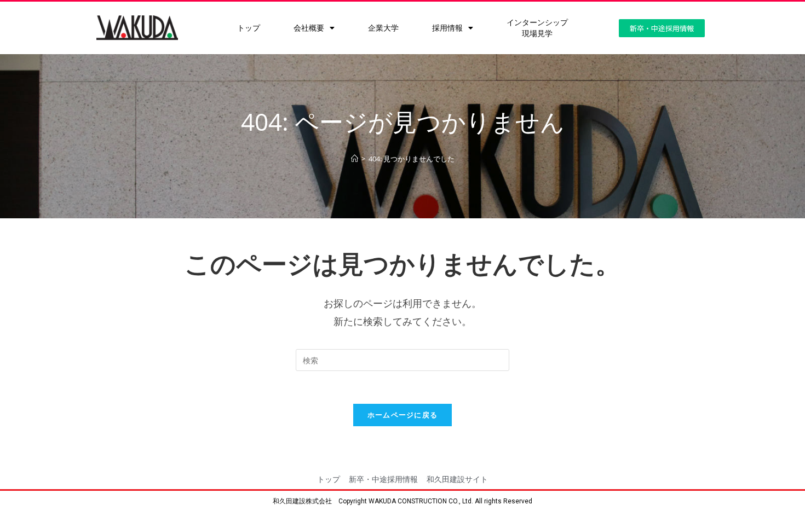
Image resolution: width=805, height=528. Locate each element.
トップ (248, 28)
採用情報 (447, 28)
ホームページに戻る (402, 415)
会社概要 (309, 28)
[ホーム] (354, 159)
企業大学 (383, 28)
